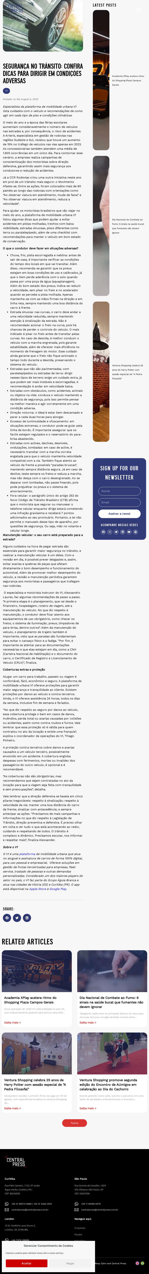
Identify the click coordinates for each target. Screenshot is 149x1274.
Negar (70, 1263)
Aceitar (26, 1263)
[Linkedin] (122, 532)
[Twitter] (116, 532)
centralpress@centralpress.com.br (30, 1209)
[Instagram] (109, 532)
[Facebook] (103, 532)
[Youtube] (129, 532)
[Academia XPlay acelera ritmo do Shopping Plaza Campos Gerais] (101, 80)
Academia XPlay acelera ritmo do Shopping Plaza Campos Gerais (128, 80)
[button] (7, 918)
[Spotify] (135, 532)
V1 (6, 90)
